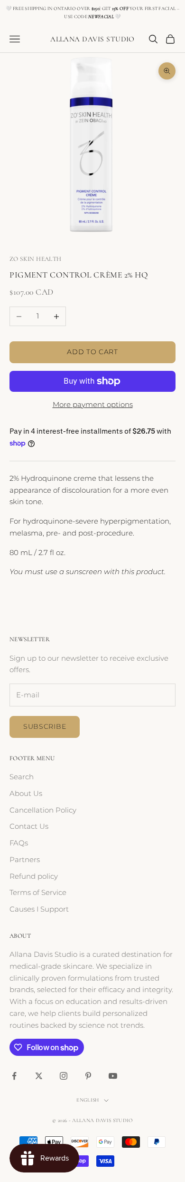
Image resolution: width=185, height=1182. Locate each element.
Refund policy (33, 876)
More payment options (93, 404)
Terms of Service (37, 892)
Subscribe (44, 726)
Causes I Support (39, 909)
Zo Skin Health (35, 259)
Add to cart (92, 352)
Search (21, 776)
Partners (24, 859)
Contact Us (28, 826)
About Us (25, 793)
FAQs (18, 842)
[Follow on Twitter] (39, 1076)
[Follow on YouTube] (113, 1076)
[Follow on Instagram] (63, 1076)
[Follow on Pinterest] (88, 1076)
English (87, 1100)
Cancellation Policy (42, 809)
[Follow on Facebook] (14, 1076)
